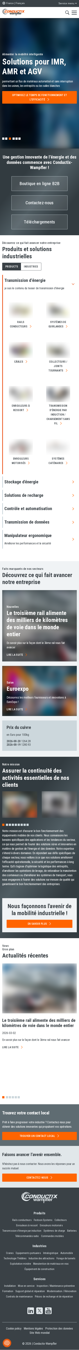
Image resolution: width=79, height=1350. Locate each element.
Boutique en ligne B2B (39, 183)
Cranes (9, 1253)
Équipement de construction (39, 1269)
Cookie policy (13, 1328)
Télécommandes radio (27, 1236)
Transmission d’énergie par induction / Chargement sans (58, 414)
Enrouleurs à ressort (27, 1225)
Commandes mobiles (52, 1236)
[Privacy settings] (7, 1343)
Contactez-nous (40, 202)
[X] (39, 1311)
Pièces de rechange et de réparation (54, 1296)
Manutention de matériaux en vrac (51, 1263)
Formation (7, 1291)
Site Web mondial (40, 1333)
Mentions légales (33, 1328)
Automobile (66, 1253)
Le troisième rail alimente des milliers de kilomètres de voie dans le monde (37, 623)
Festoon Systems (43, 1220)
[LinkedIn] (30, 1311)
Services (39, 1279)
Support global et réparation (30, 1291)
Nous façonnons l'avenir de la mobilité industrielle (39, 910)
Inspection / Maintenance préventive (56, 1285)
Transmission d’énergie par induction (21, 1230)
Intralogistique (50, 1253)
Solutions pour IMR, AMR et (34, 66)
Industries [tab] (31, 266)
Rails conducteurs (21, 1220)
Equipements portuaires (28, 1253)
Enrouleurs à (21, 408)
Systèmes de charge (54, 1230)
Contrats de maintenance (19, 1296)
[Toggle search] (67, 12)
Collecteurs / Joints (58, 366)
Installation (10, 1285)
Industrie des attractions (41, 1258)
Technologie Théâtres (15, 1258)
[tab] (3, 139)
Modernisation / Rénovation (61, 1291)
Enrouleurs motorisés (51, 1225)
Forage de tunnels (66, 1258)
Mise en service (26, 1285)
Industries (40, 1246)
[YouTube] (48, 1311)
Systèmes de (57, 324)
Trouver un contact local (37, 1135)
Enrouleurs (20, 461)
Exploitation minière (20, 1263)
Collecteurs (61, 1220)
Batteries (72, 1230)
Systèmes (56, 461)
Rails (19, 324)
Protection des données (59, 1328)
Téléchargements (39, 222)
